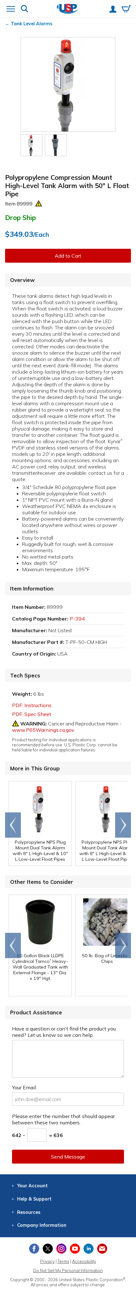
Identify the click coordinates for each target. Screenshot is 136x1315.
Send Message (68, 1156)
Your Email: (24, 1087)
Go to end (13, 825)
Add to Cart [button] (68, 256)
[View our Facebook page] (34, 1248)
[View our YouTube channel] (75, 1248)
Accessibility (84, 1261)
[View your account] (112, 10)
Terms (63, 1261)
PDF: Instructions (32, 705)
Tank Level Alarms (32, 24)
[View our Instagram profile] (61, 1248)
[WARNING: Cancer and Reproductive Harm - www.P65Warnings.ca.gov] (38, 203)
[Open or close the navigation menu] (10, 9)
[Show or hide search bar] (24, 9)
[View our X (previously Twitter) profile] (47, 1248)
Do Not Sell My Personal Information (68, 1270)
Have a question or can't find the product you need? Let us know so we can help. (64, 1031)
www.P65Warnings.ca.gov (43, 730)
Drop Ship (20, 217)
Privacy (47, 1261)
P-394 (77, 618)
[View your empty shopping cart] (126, 9)
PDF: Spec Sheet (31, 714)
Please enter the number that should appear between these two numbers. (63, 1119)
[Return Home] (67, 9)
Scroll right (123, 825)
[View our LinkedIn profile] (88, 1248)
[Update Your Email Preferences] (102, 1248)
